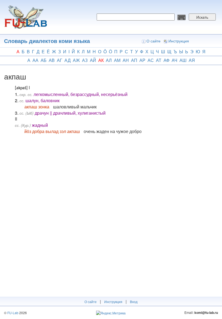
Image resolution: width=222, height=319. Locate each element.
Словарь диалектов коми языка (47, 41)
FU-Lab (12, 312)
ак (101, 60)
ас (151, 60)
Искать (202, 17)
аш (183, 60)
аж (76, 60)
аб (44, 60)
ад (67, 60)
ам (117, 60)
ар (142, 60)
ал (109, 60)
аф (166, 60)
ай (93, 60)
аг (59, 60)
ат (158, 60)
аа (35, 60)
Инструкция (178, 41)
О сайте (153, 41)
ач (174, 60)
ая (192, 60)
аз (85, 60)
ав (52, 60)
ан (126, 60)
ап (134, 60)
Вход (134, 301)
